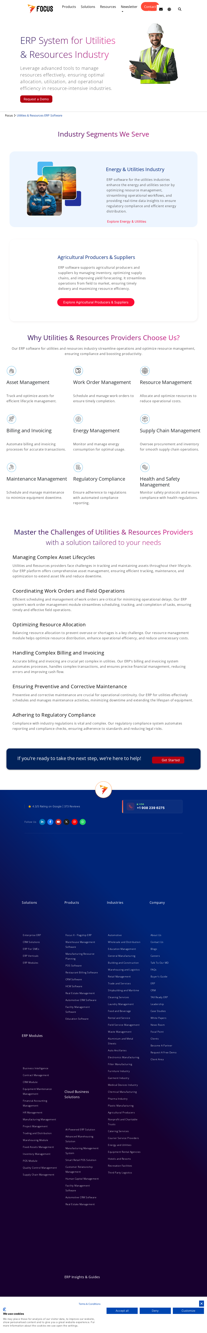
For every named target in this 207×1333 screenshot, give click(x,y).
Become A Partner (161, 1045)
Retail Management (119, 976)
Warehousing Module (35, 1140)
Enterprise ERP (32, 935)
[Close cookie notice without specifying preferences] (201, 1304)
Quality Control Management (40, 1167)
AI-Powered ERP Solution (80, 1129)
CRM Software (73, 979)
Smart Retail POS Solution (80, 1160)
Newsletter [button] (129, 6)
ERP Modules (30, 962)
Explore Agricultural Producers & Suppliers (95, 302)
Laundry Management (121, 1004)
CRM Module (30, 1082)
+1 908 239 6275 (151, 808)
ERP (153, 983)
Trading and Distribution (37, 1133)
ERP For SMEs (31, 949)
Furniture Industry (119, 1071)
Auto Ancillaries (117, 1050)
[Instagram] (75, 822)
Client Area (157, 1059)
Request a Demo (36, 99)
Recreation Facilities (120, 1165)
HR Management (32, 1112)
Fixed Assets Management (38, 1147)
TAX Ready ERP (159, 997)
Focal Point (157, 1031)
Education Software (77, 1018)
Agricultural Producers (121, 1112)
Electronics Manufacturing (123, 1057)
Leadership (157, 1004)
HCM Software (73, 986)
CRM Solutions (31, 942)
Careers (155, 956)
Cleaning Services (118, 997)
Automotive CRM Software (81, 1000)
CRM (153, 990)
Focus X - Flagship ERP (78, 935)
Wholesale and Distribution (124, 942)
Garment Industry (118, 1078)
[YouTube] (58, 822)
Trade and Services (119, 983)
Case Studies (158, 1011)
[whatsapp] (83, 822)
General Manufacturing (121, 956)
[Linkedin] (42, 822)
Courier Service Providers (123, 1138)
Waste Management (119, 1031)
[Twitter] (66, 822)
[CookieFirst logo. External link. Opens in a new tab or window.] (4, 1310)
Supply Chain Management (38, 1174)
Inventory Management (36, 1154)
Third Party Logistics (120, 1172)
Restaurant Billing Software (81, 972)
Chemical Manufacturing (122, 1092)
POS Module (30, 1161)
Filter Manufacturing (120, 1064)
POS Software (73, 965)
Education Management (122, 949)
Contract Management (36, 1075)
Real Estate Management (80, 993)
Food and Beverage (119, 1011)
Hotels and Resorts (119, 1158)
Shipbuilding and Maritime (123, 990)
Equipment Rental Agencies (124, 1152)
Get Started (171, 760)
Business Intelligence (36, 1068)
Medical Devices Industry (123, 1085)
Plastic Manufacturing (121, 1105)
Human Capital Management (82, 1178)
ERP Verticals (31, 956)
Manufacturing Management (39, 1119)
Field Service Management (123, 1025)
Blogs (154, 949)
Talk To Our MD (160, 962)
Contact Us (150, 7)
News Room (158, 1025)
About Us (156, 935)
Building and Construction (123, 962)
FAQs (154, 969)
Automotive (115, 935)
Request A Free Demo (164, 1052)
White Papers (159, 1018)
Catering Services (118, 1131)
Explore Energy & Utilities (126, 221)
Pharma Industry (118, 1098)
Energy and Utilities (119, 1145)
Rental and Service (119, 1018)
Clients (155, 1038)
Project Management (35, 1126)
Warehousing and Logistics (124, 969)
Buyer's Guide (159, 976)
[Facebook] (50, 822)
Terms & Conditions (89, 1303)
